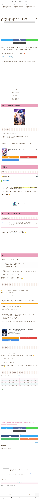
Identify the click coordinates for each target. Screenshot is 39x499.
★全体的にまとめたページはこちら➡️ (7, 57)
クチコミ (13, 96)
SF (30, 422)
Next (38, 9)
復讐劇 (16, 422)
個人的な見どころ (15, 99)
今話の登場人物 (14, 95)
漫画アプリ (15, 423)
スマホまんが (10, 423)
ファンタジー (8, 422)
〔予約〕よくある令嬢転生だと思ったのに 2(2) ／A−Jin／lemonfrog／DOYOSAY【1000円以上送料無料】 (21, 330)
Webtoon (34, 422)
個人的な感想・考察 (15, 98)
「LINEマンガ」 (5, 181)
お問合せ (29, 494)
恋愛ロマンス (20, 422)
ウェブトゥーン (4, 423)
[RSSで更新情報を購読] (29, 439)
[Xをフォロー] (29, 436)
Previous (0, 9)
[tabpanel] (7, 9)
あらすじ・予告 (14, 89)
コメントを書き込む (19, 482)
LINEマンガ (3, 422)
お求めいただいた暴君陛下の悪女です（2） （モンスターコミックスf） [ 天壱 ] (22, 150)
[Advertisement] (19, 76)
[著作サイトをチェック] (10, 436)
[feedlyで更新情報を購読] (10, 439)
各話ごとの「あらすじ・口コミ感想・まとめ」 (19, 101)
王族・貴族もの (26, 422)
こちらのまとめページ (15, 232)
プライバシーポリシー (10, 494)
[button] (19, 43)
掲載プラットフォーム (16, 92)
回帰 (12, 422)
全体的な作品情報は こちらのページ (21, 375)
